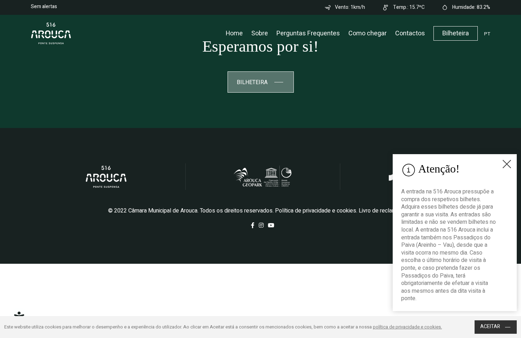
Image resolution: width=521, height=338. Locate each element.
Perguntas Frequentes (308, 33)
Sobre (259, 33)
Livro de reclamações (385, 210)
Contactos (410, 33)
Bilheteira (455, 33)
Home (234, 33)
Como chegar (367, 33)
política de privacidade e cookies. (407, 327)
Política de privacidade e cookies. (316, 210)
